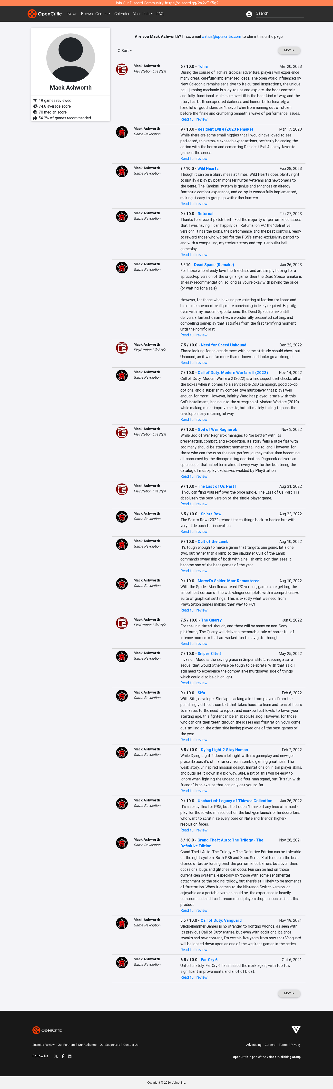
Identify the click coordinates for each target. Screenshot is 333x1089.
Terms (283, 1045)
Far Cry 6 (209, 959)
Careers (270, 1045)
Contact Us (130, 1045)
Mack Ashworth (147, 66)
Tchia (203, 66)
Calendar (121, 13)
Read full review (193, 119)
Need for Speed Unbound (223, 344)
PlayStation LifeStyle (150, 71)
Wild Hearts (208, 168)
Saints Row (211, 513)
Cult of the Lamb (213, 541)
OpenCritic (240, 1057)
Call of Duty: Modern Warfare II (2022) (233, 372)
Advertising (254, 1045)
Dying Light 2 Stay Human (224, 749)
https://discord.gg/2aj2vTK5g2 (191, 2)
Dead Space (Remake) (214, 264)
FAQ (160, 13)
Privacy (296, 1045)
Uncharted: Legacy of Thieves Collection (235, 800)
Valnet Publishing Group (284, 1057)
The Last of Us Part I (217, 486)
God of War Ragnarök (217, 429)
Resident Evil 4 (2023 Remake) (225, 129)
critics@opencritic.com (221, 36)
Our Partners (66, 1045)
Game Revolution (147, 134)
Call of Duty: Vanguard (221, 920)
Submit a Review (43, 1045)
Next (288, 50)
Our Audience (87, 1045)
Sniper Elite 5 (210, 653)
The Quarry (211, 620)
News (72, 13)
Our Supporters (110, 1045)
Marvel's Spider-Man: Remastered (228, 580)
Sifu (201, 692)
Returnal (205, 213)
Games (94, 13)
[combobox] (280, 13)
